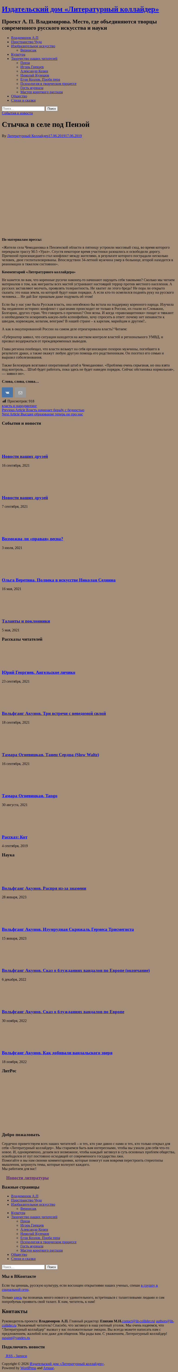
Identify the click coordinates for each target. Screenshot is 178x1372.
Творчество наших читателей (34, 59)
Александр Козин (34, 71)
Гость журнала (31, 88)
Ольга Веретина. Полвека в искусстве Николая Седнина (59, 580)
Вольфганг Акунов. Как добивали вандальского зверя (57, 1052)
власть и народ (13, 406)
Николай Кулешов (34, 75)
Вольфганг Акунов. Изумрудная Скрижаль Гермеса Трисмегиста (68, 929)
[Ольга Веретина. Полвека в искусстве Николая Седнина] (13, 571)
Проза (25, 63)
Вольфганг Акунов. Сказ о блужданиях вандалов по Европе (63, 1011)
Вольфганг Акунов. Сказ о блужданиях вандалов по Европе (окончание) (76, 970)
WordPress (28, 1368)
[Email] (21, 393)
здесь (18, 1297)
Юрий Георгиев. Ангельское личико (38, 672)
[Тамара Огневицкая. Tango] (13, 787)
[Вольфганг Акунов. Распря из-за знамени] (13, 879)
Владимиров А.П (24, 38)
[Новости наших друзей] (13, 448)
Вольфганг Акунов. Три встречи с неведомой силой (54, 713)
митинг (31, 406)
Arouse (48, 1368)
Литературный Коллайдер (27, 136)
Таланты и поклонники (26, 621)
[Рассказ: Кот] (13, 828)
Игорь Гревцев (32, 67)
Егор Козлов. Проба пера (40, 79)
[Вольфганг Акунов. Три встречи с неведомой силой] (13, 705)
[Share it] (8, 393)
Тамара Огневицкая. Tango (29, 795)
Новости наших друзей (25, 456)
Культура (18, 54)
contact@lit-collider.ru (138, 1321)
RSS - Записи (16, 1356)
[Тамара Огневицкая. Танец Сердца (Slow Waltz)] (13, 746)
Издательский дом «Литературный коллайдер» (80, 9)
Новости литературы (27, 1177)
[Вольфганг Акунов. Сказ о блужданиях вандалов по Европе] (13, 1003)
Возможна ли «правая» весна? (32, 538)
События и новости (17, 113)
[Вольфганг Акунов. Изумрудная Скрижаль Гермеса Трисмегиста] (13, 920)
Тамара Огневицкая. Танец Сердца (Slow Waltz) (50, 754)
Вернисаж (28, 50)
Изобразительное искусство (33, 46)
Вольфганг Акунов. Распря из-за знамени (44, 888)
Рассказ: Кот (14, 837)
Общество (19, 96)
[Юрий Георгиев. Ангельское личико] (13, 663)
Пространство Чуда (26, 42)
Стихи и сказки (23, 100)
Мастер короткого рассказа (41, 92)
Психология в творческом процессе (48, 84)
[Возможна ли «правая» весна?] (13, 530)
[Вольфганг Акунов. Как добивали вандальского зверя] (13, 1044)
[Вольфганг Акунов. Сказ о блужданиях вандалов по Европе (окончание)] (13, 962)
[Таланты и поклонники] (13, 612)
